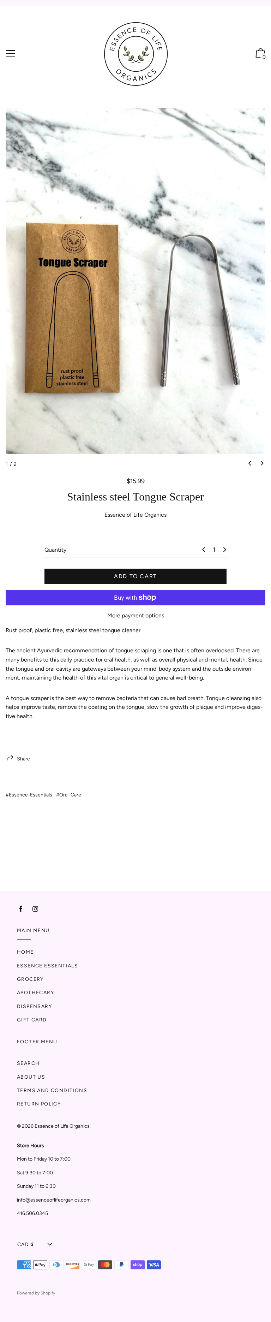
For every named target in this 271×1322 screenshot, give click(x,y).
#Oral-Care (68, 795)
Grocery (30, 979)
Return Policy (39, 1104)
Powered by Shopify (36, 1293)
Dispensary (34, 1006)
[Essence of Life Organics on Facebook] (21, 909)
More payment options (135, 615)
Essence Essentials (47, 966)
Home (25, 952)
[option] (135, 281)
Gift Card (32, 1020)
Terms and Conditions (52, 1090)
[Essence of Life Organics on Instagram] (35, 909)
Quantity (55, 549)
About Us (31, 1077)
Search (28, 1063)
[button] (250, 464)
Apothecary (35, 993)
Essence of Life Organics (62, 1126)
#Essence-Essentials (29, 795)
